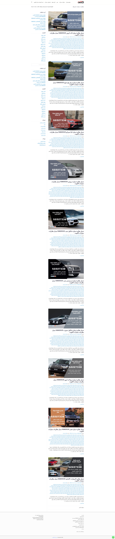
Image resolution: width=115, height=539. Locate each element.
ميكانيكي (64, 48)
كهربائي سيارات (79, 98)
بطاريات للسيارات (73, 40)
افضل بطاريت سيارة (62, 38)
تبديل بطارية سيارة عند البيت (69, 93)
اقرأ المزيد (82, 57)
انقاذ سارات (58, 38)
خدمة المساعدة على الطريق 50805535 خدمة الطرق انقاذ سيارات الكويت (78, 521)
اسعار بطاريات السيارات (73, 38)
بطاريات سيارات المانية (65, 39)
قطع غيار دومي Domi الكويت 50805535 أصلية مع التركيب (38, 19)
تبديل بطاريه (67, 44)
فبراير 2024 (43, 40)
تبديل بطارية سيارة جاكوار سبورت (63, 340)
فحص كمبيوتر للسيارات (54, 46)
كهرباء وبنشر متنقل (65, 47)
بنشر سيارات (78, 531)
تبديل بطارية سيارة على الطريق (78, 93)
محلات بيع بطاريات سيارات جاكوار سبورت (65, 345)
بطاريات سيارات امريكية (58, 39)
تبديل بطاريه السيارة (63, 44)
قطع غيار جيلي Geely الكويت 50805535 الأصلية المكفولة (38, 22)
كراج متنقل (53, 2)
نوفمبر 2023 (43, 46)
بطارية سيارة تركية (55, 40)
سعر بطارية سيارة (79, 46)
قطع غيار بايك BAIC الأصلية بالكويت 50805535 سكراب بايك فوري (39, 29)
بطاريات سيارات (62, 2)
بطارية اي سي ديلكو (66, 40)
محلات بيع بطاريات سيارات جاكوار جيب (66, 246)
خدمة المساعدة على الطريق (38, 2)
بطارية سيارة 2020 (61, 40)
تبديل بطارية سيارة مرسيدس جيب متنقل (72, 291)
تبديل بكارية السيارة (57, 44)
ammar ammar (79, 36)
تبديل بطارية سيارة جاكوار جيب (64, 241)
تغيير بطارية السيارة (69, 45)
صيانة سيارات (69, 46)
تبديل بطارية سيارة (79, 92)
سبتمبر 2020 (43, 51)
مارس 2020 (43, 60)
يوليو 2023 (43, 49)
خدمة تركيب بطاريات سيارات (56, 45)
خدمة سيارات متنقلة (81, 523)
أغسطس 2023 (42, 48)
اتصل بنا (83, 515)
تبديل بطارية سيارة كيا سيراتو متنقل (74, 143)
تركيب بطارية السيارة (79, 45)
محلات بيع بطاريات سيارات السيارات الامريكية (75, 494)
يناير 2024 (43, 42)
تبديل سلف (80, 94)
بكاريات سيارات (80, 41)
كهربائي (62, 47)
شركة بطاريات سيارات (74, 46)
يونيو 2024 (43, 37)
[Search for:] (38, 65)
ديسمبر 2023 (43, 44)
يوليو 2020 (43, 53)
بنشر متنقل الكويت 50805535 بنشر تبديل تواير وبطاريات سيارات (78, 519)
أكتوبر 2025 (43, 35)
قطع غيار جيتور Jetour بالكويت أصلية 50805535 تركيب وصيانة (39, 25)
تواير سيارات (43, 128)
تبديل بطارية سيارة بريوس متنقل (56, 191)
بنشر (57, 2)
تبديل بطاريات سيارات (61, 41)
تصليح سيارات (68, 2)
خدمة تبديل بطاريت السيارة (63, 45)
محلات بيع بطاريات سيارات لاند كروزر (71, 48)
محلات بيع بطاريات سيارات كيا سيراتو (71, 147)
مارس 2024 (43, 39)
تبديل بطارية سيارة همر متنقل (77, 440)
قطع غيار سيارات (79, 245)
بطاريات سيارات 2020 (71, 39)
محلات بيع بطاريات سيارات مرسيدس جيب (65, 296)
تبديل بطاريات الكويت (67, 41)
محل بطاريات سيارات (79, 48)
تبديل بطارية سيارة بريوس (64, 191)
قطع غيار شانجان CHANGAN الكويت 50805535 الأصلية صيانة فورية (39, 16)
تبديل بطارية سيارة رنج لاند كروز (64, 389)
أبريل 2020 (43, 58)
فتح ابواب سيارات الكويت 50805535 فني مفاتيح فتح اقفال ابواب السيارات (78, 527)
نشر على (73, 36)
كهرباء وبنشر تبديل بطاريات (72, 47)
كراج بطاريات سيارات (79, 47)
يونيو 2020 (43, 55)
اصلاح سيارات (67, 38)
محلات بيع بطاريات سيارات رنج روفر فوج (65, 98)
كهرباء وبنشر (43, 135)
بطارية (70, 40)
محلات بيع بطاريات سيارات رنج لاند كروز (66, 395)
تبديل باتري (71, 41)
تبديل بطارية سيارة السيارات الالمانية (72, 488)
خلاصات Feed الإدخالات (41, 143)
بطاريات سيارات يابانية (79, 40)
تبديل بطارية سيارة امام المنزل (72, 92)
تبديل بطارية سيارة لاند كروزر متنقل (74, 44)
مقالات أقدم (81, 507)
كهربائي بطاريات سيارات (57, 47)
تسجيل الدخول (43, 141)
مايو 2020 (43, 57)
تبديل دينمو (53, 44)
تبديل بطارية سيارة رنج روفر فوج (63, 92)
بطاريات (80, 39)
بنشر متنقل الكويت (54, 537)
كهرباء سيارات (43, 133)
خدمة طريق (80, 244)
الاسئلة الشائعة (82, 516)
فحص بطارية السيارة (64, 46)
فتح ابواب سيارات (48, 2)
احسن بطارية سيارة (78, 38)
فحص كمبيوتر (59, 46)
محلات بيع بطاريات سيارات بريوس (77, 197)
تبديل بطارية (56, 41)
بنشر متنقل (75, 41)
